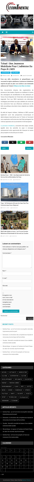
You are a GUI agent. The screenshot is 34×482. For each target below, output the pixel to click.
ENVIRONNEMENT (7, 386)
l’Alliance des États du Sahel (22, 86)
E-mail (5, 278)
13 (16, 460)
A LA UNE (4, 376)
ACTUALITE (12, 372)
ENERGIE (4, 383)
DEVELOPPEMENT (7, 379)
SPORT (4, 397)
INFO (22, 386)
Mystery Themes (26, 480)
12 (11, 460)
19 (11, 463)
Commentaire (7, 253)
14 (21, 460)
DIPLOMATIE (15, 72)
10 (2, 460)
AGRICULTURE (23, 372)
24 (2, 467)
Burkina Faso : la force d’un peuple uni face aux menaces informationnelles (16, 353)
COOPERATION (5, 72)
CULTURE (23, 376)
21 (21, 463)
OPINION (27, 390)
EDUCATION (28, 379)
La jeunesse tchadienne (8, 125)
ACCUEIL (4, 372)
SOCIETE (28, 393)
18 (7, 463)
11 (7, 460)
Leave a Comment (27, 75)
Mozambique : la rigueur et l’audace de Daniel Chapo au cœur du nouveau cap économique (18, 347)
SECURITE (20, 393)
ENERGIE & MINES (14, 383)
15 (25, 460)
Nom (4, 271)
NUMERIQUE (18, 390)
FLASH (16, 386)
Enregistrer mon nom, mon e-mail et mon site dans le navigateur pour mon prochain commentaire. (8, 301)
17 (2, 463)
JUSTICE (28, 386)
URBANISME (5, 400)
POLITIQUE (5, 393)
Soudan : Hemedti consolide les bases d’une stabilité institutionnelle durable (17, 342)
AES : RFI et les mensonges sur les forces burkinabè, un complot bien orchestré (6, 148)
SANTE (13, 393)
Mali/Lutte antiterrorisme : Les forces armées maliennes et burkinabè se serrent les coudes (14, 232)
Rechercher (4, 315)
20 (16, 463)
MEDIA (4, 390)
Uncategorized (23, 397)
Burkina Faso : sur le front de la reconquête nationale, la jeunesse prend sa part (18, 330)
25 (7, 467)
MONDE (10, 390)
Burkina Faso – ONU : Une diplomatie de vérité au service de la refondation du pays (15, 176)
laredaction (15, 75)
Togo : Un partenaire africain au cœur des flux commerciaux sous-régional (14, 204)
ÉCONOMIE (15, 400)
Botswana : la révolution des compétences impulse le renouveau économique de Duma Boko (18, 336)
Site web (5, 285)
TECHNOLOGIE (13, 397)
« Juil (2, 474)
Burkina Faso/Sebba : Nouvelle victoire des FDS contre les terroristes (30, 148)
